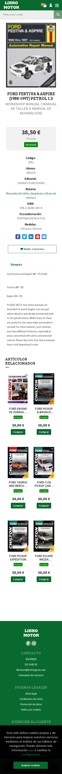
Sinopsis (16, 264)
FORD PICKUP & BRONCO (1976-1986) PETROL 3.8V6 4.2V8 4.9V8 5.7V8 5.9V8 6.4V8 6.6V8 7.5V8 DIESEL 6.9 (44, 410)
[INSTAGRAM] (34, 643)
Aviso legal (31, 693)
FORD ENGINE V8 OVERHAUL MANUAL (18, 410)
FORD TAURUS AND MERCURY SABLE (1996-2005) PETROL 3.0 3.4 (18, 484)
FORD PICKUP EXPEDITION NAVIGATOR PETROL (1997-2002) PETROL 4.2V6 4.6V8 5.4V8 (18, 557)
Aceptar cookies (30, 765)
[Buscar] (58, 14)
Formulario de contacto (31, 675)
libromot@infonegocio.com (31, 669)
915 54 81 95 (31, 664)
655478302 (31, 659)
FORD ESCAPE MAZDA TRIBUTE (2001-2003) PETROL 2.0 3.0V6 (44, 557)
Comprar (18, 432)
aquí (31, 750)
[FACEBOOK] (28, 643)
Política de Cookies (31, 709)
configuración (31, 754)
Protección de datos (31, 704)
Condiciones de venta (31, 699)
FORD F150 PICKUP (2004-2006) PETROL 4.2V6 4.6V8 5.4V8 (44, 484)
